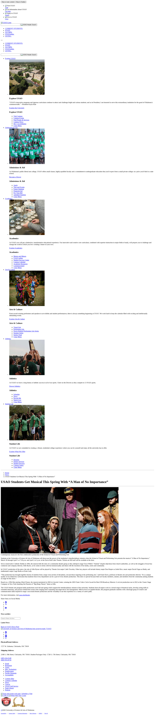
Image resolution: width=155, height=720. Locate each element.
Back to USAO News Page (10, 627)
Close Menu (17, 126)
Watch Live (17, 400)
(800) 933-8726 (6, 660)
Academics (8, 198)
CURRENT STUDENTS (14, 28)
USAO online (18, 258)
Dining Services (18, 461)
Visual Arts (17, 327)
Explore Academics (15, 248)
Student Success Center (21, 260)
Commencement (18, 266)
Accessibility (9, 675)
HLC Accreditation (19, 124)
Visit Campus (17, 116)
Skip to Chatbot (21, 2)
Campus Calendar (19, 262)
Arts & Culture (10, 270)
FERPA (40, 713)
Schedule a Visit (26, 694)
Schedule (16, 394)
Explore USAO (10, 58)
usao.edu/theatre (24, 595)
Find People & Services (21, 120)
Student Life (9, 404)
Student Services (19, 463)
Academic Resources (20, 264)
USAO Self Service (11, 686)
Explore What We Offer (17, 451)
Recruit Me (17, 398)
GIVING (8, 36)
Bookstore (8, 665)
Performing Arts (18, 329)
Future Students (18, 189)
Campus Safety (18, 465)
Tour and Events (18, 187)
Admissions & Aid (11, 127)
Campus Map (9, 679)
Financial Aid (17, 191)
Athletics (8, 339)
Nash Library (9, 688)
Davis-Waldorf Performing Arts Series (26, 331)
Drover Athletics (14, 386)
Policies (7, 690)
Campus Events (18, 118)
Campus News (18, 122)
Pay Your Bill (17, 193)
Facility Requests (10, 673)
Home (7, 473)
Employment (9, 671)
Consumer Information (22, 713)
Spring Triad (17, 335)
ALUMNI (8, 32)
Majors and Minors (19, 256)
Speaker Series (18, 333)
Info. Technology (11, 669)
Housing (16, 460)
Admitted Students (19, 195)
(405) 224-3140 (6, 658)
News (15, 396)
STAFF (8, 30)
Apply (15, 185)
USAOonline (9, 34)
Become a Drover (15, 177)
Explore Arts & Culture (17, 319)
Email (7, 664)
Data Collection (33, 713)
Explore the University (16, 108)
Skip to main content (8, 2)
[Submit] (28, 25)
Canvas (7, 684)
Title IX (46, 713)
